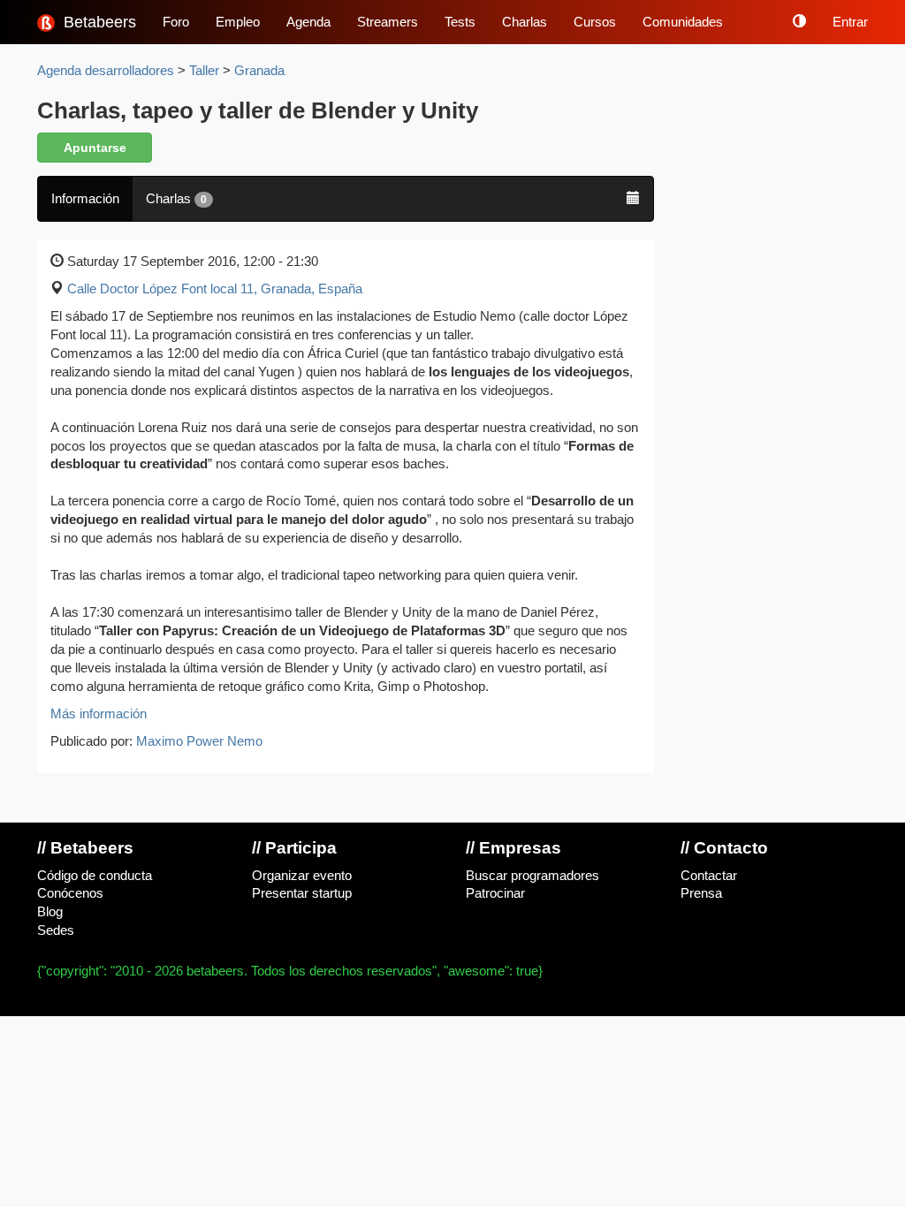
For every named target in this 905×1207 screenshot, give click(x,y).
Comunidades (683, 22)
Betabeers (97, 22)
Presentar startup (302, 893)
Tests (460, 22)
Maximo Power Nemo (199, 741)
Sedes (55, 930)
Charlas (524, 22)
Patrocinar (495, 893)
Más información (98, 714)
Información (85, 199)
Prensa (701, 893)
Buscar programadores (532, 876)
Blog (50, 912)
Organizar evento (302, 876)
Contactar (709, 876)
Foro (176, 22)
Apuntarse (95, 147)
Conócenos (70, 893)
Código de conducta (94, 876)
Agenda (308, 22)
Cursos (595, 22)
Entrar (850, 22)
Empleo (238, 22)
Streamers (387, 22)
